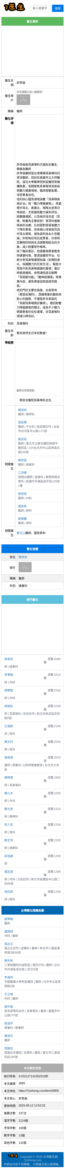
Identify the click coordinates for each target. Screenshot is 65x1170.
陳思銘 (22, 460)
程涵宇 (8, 1023)
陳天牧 (8, 960)
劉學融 (8, 919)
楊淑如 (22, 409)
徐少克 (8, 824)
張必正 (8, 943)
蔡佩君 (22, 493)
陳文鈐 (8, 741)
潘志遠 (8, 871)
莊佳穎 (8, 856)
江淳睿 (22, 472)
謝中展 (8, 1006)
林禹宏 (8, 659)
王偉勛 (8, 726)
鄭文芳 (8, 840)
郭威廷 (8, 706)
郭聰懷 (8, 690)
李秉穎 (8, 674)
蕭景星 (22, 506)
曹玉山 (21, 532)
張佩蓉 (8, 757)
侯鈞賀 (8, 891)
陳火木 (8, 793)
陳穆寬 (8, 777)
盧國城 (8, 931)
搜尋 (58, 8)
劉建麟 (22, 518)
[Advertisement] (32, 51)
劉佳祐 (22, 439)
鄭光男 (8, 808)
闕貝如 (23, 557)
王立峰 (8, 994)
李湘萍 (8, 977)
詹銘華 (22, 422)
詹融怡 (8, 1048)
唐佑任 (8, 1035)
